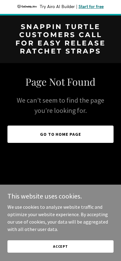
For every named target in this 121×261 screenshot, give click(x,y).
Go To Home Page (60, 134)
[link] (60, 52)
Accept (60, 246)
